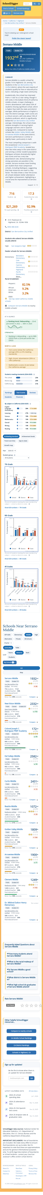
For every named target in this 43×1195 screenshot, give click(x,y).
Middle (28, 635)
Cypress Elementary (20, 266)
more (10, 296)
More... (18, 276)
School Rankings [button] (23, 8)
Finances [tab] (19, 397)
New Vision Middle (12, 703)
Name (11, 653)
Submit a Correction (19, 1172)
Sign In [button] (7, 13)
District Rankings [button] (21, 1045)
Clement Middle (11, 879)
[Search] (34, 4)
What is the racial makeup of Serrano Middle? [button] (20, 962)
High (36, 635)
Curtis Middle (10, 781)
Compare (32, 697)
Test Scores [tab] (20, 392)
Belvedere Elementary (20, 257)
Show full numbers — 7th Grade (15, 508)
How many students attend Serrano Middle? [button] (19, 954)
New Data (19, 1168)
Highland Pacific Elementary (20, 271)
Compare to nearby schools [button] (21, 1031)
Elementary (18, 635)
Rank (27, 653)
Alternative (8, 639)
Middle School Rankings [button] (21, 1038)
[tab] (21, 954)
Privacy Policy (33, 1168)
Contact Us (6, 1171)
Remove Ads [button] (18, 13)
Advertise (6, 1174)
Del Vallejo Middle (12, 756)
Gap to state (23, 441)
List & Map (8, 648)
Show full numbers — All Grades (15, 610)
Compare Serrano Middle (18, 306)
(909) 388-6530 (12, 227)
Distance (19, 653)
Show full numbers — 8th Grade (15, 559)
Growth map (8, 445)
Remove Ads (33, 1174)
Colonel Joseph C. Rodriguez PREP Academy (18, 146)
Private (18, 639)
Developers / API (21, 1176)
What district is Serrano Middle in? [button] (21, 978)
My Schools (8, 662)
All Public (7, 635)
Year (4, 451)
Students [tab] (8, 397)
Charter (7, 643)
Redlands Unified (10, 812)
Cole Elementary (20, 261)
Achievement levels (28, 436)
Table (17, 648)
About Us (6, 1168)
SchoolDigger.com (19, 1184)
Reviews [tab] (33, 392)
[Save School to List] (37, 697)
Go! (31, 1078)
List (21, 668)
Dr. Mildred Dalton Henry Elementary (15, 903)
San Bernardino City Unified (24, 121)
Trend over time (9, 441)
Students (12, 657)
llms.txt (18, 1178)
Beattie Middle (11, 806)
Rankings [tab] (8, 392)
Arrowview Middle (12, 134)
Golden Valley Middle (23, 132)
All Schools (28, 639)
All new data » (33, 1091)
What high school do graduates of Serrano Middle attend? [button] (21, 985)
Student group (9, 455)
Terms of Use (33, 1171)
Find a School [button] (8, 8)
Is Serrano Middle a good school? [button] (18, 970)
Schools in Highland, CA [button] (21, 1052)
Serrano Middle (11, 678)
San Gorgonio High (18, 246)
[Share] (39, 4)
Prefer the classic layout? (21, 38)
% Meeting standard (11, 436)
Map (21, 672)
